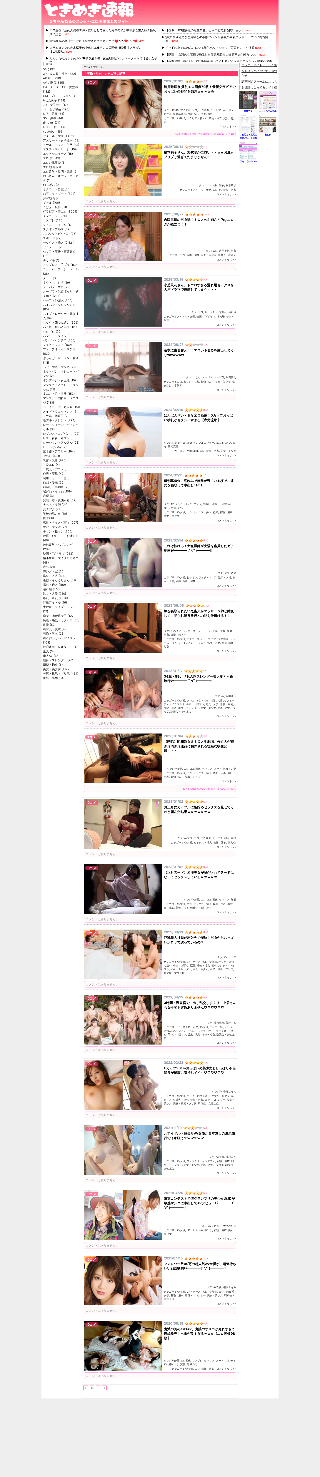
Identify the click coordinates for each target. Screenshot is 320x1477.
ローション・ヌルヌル (58, 442)
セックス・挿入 (53, 242)
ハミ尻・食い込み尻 (56, 327)
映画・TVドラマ (54, 553)
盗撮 (46, 624)
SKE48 (175, 110)
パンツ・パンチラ (55, 340)
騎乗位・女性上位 (181, 711)
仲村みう (231, 1156)
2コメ (91, 82)
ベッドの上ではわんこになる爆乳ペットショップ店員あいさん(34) (209, 47)
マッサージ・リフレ (199, 630)
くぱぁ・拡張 (52, 207)
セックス (210, 312)
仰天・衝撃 (50, 473)
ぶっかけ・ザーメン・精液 (61, 358)
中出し (47, 456)
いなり (197, 377)
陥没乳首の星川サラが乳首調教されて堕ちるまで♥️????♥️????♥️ (93, 41)
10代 (46, 69)
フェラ (197, 504)
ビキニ (168, 113)
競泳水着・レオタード (58, 647)
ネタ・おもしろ (53, 282)
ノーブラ (219, 377)
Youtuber (186, 442)
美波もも (231, 1022)
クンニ (179, 504)
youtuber (49, 131)
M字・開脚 (50, 114)
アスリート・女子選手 (58, 140)
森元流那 (173, 446)
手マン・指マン (53, 531)
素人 (46, 651)
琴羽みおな (229, 1225)
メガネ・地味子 (53, 416)
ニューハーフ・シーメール (61, 269)
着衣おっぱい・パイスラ (59, 638)
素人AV (48, 656)
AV (172, 504)
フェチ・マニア (53, 345)
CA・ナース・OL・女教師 (60, 87)
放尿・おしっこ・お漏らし (61, 536)
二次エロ (49, 465)
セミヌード (50, 247)
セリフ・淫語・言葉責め (59, 251)
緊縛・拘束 (50, 664)
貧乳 (210, 113)
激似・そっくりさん (56, 580)
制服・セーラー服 (55, 478)
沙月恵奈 (219, 1022)
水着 (190, 113)
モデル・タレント (55, 420)
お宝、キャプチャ (55, 194)
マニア (232, 957)
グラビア (216, 110)
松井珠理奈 (179, 113)
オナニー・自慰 (53, 189)
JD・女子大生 (52, 105)
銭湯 (233, 572)
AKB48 (47, 78)
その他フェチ (178, 630)
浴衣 (196, 113)
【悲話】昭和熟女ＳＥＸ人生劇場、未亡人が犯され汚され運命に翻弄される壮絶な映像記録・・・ (199, 746)
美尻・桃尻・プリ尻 (56, 673)
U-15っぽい (51, 127)
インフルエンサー (203, 442)
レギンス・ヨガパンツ (58, 433)
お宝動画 (49, 198)
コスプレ (49, 220)
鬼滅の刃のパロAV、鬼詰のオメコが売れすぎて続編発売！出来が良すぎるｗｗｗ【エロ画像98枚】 (199, 1333)
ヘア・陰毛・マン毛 (56, 367)
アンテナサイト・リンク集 (259, 65)
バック (188, 504)
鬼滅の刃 (192, 1364)
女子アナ (49, 509)
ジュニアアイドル (55, 225)
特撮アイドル (52, 602)
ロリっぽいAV (52, 447)
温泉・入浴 (50, 576)
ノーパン (207, 377)
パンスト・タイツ (55, 336)
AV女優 (48, 82)
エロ (46, 158)
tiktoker (48, 122)
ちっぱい (227, 110)
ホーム (87, 66)
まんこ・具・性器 (55, 393)
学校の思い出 (52, 513)
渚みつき (173, 1364)
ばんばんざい (223, 442)
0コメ (91, 148)
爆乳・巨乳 (50, 598)
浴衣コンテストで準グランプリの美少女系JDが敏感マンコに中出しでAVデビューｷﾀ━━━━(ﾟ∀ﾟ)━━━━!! (199, 1203)
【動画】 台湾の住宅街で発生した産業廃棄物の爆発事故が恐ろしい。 (211, 54)
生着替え (231, 377)
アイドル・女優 (53, 136)
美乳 (180, 507)
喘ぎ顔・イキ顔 (53, 491)
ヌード (47, 278)
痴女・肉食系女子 (55, 616)
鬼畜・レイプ (193, 776)
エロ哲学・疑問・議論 (58, 171)
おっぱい (49, 185)
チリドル (49, 260)
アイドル (185, 110)
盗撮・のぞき (178, 634)
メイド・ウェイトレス (58, 411)
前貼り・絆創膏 (53, 487)
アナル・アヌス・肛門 (58, 145)
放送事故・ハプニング (58, 545)
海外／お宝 (50, 571)
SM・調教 (49, 118)
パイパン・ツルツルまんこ (61, 305)
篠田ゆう (231, 696)
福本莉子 (231, 185)
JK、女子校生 (52, 109)
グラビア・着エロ (55, 211)
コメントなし (224, 194)
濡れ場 (47, 589)
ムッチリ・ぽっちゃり (58, 407)
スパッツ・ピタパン (56, 233)
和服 (226, 838)
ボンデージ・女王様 (56, 380)
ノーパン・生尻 (53, 287)
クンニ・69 (51, 216)
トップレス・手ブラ (56, 265)
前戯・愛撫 (50, 482)
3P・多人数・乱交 (55, 74)
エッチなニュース (55, 154)
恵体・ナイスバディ (56, 522)
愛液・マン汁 (52, 527)
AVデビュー (215, 1225)
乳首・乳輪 (50, 460)
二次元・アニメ (53, 469)
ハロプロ (49, 331)
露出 (233, 838)
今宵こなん (229, 1091)
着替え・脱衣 (52, 629)
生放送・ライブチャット (59, 607)
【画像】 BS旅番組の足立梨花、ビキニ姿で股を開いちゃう (204, 30)
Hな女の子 (50, 100)
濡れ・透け (50, 585)
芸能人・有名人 (227, 255)
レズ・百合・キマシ (56, 438)
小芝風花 (221, 312)
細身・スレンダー (55, 660)
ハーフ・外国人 (53, 300)
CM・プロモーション (57, 96)
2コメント (226, 126)
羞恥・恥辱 (50, 678)
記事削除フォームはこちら (259, 81)
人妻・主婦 (218, 630)
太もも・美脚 (52, 505)
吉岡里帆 (224, 250)
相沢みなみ (229, 1287)
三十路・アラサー (55, 451)
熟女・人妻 (50, 593)
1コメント (226, 781)
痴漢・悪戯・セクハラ (58, 620)
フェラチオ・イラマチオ (59, 349)
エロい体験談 (52, 162)
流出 (46, 567)
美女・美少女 (52, 669)
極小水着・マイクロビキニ (61, 558)
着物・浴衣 (50, 633)
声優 (46, 496)
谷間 (203, 113)
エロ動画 (49, 167)
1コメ (91, 737)
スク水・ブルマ (53, 229)
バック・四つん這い (56, 322)
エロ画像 (204, 110)
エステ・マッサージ (56, 149)
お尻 (215, 185)
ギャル (47, 202)
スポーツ (49, 238)
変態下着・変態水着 (56, 500)
